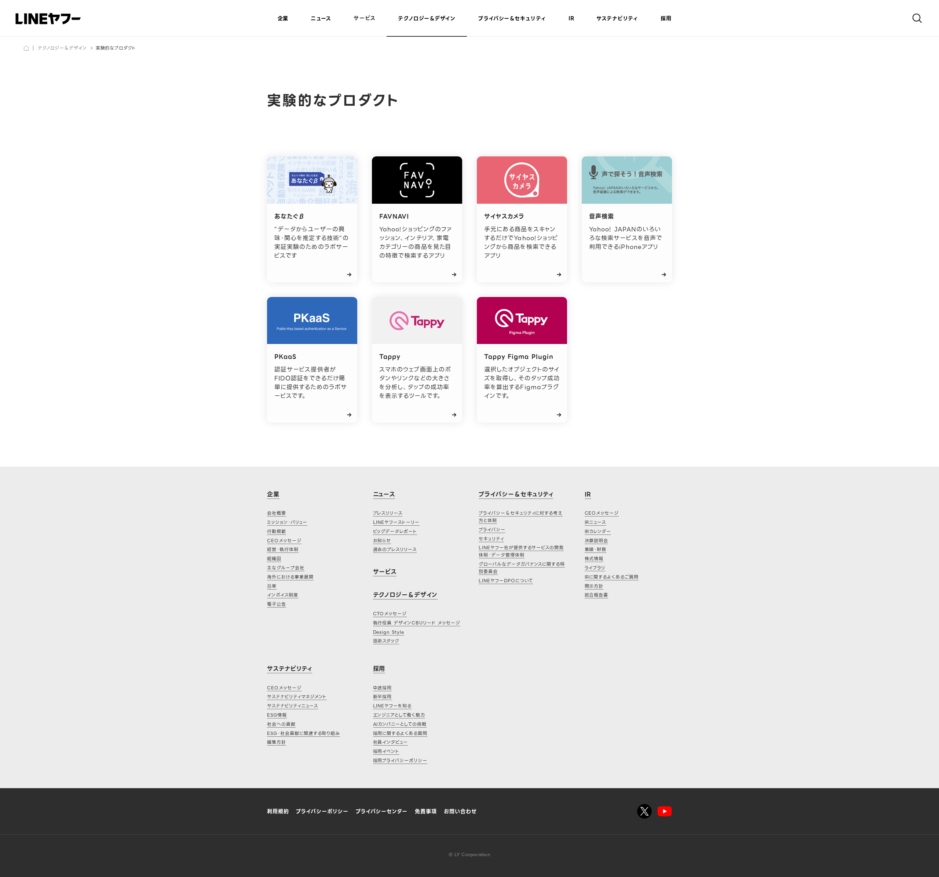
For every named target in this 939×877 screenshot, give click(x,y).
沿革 (272, 586)
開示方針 (594, 586)
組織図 (274, 558)
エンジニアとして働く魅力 (399, 714)
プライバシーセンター (382, 811)
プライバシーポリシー (322, 811)
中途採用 (382, 687)
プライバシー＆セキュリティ (516, 494)
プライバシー (492, 529)
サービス (364, 18)
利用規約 (278, 811)
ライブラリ (595, 567)
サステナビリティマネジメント (297, 696)
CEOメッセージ (284, 540)
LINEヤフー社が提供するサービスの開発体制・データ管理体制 (521, 551)
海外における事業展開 (290, 576)
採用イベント (386, 751)
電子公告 (276, 604)
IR (571, 18)
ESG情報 (277, 714)
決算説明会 (597, 540)
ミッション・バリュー (287, 522)
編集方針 (276, 742)
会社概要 (276, 513)
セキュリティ (491, 538)
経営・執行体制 (283, 549)
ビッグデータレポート (395, 531)
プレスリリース (388, 513)
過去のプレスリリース (395, 549)
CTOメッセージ (390, 613)
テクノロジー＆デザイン (62, 47)
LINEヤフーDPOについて (506, 580)
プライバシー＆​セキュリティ (512, 18)
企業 (283, 18)
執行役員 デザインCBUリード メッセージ (416, 622)
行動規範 (276, 531)
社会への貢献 (281, 724)
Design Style (389, 631)
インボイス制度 (282, 594)
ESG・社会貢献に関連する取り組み (303, 733)
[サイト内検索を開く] (913, 18)
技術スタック (386, 640)
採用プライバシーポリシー (400, 760)
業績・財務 (596, 549)
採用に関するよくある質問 (400, 733)
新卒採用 (382, 696)
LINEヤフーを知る (392, 705)
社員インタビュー (390, 742)
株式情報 (594, 558)
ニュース (321, 18)
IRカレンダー (598, 531)
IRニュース (595, 522)
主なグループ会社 (285, 567)
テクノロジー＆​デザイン (427, 18)
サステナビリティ (617, 18)
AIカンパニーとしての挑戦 (400, 724)
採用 (666, 18)
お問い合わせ (460, 811)
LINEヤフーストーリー (396, 522)
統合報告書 (597, 594)
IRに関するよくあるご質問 (612, 576)
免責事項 (426, 811)
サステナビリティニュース (292, 705)
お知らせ (382, 540)
